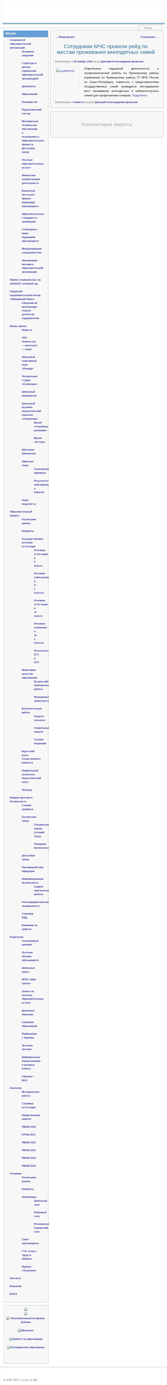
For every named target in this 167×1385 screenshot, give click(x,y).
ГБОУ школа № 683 (24, 1380)
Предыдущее (65, 37)
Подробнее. (140, 95)
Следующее (149, 37)
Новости (79, 102)
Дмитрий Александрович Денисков (122, 61)
